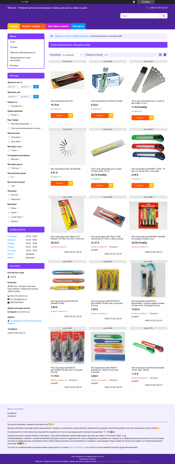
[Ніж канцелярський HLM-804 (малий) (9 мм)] (67, 280)
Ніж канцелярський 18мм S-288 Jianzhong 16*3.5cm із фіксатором (107, 237)
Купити (59, 115)
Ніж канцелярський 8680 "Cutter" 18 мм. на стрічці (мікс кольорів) (148, 170)
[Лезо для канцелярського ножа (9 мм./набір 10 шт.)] (148, 80)
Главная (14, 26)
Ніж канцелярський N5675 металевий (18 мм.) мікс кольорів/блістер (67, 370)
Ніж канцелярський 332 (62, 101)
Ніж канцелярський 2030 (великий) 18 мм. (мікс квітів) (148, 369)
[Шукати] (163, 15)
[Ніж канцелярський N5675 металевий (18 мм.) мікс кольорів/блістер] (67, 347)
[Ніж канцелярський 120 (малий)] (67, 148)
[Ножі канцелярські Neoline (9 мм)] (108, 80)
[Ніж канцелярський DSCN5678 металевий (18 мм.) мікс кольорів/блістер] (108, 280)
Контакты (78, 26)
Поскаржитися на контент (107, 461)
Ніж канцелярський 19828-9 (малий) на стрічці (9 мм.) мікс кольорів (105, 370)
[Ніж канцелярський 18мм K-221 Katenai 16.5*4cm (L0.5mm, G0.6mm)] (67, 216)
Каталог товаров (31, 26)
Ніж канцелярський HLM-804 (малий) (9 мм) (64, 302)
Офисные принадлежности (22, 52)
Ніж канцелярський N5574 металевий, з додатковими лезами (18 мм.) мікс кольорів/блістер (148, 303)
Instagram (12, 413)
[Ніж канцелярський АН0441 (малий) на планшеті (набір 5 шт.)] (148, 216)
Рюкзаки (14, 65)
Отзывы (14, 47)
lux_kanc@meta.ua (18, 299)
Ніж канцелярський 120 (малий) (65, 169)
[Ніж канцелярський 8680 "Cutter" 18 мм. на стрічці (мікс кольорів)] (148, 148)
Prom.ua (100, 456)
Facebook (12, 416)
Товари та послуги (62, 36)
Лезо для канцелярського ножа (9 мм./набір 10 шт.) (148, 102)
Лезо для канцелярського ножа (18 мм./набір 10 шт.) (106, 170)
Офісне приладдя (81, 36)
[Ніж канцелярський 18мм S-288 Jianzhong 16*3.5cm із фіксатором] (108, 216)
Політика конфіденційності (129, 461)
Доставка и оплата (58, 26)
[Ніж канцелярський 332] (67, 80)
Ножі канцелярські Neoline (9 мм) (106, 101)
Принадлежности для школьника (20, 58)
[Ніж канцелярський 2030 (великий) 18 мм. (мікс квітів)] (148, 347)
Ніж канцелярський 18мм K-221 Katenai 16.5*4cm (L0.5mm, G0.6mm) (67, 237)
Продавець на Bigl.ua (87, 459)
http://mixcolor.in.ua (18, 296)
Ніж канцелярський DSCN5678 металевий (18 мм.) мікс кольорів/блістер (107, 303)
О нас (12, 42)
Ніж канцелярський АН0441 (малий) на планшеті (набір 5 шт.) (148, 237)
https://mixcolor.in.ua (78, 447)
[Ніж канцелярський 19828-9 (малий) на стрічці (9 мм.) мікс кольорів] (108, 347)
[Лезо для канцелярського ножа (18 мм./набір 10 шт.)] (108, 148)
